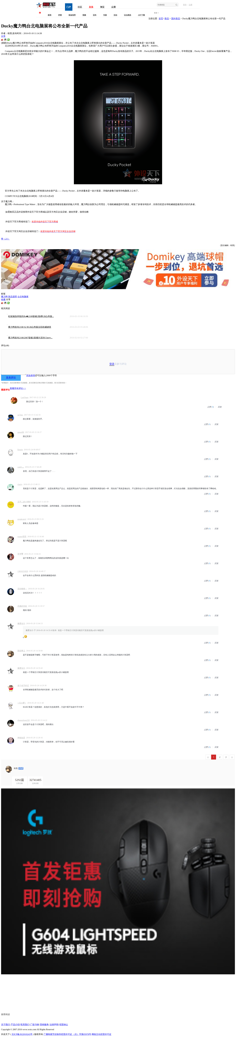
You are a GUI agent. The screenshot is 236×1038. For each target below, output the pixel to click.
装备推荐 (72, 15)
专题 (105, 15)
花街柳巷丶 (22, 589)
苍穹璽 (20, 554)
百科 (94, 15)
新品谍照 (12, 296)
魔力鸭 (4, 296)
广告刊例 (34, 1024)
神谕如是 (21, 738)
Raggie (20, 450)
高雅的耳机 (22, 606)
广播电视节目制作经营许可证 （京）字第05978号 (67, 1034)
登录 (185, 5)
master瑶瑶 (21, 537)
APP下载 (141, 15)
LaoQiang (24, 397)
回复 (220, 407)
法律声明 (54, 1024)
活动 (115, 15)
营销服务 (44, 1024)
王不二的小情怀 (24, 502)
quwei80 (20, 432)
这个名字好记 (23, 686)
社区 (80, 7)
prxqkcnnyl (21, 519)
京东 (91, 7)
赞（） (5, 239)
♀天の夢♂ (21, 703)
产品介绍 (15, 1024)
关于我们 (5, 1024)
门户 (69, 7)
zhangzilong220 (23, 720)
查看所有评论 (18, 388)
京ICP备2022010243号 (22, 1034)
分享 (3, 36)
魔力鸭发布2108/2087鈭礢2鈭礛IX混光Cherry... (30, 338)
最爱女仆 (21, 623)
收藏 (3, 299)
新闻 (49, 15)
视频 (84, 15)
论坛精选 (127, 15)
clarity (19, 484)
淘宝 (102, 7)
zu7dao (20, 415)
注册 (190, 5)
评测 (60, 15)
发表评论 (11, 377)
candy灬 (20, 467)
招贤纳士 (63, 1024)
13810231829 (22, 571)
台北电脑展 (22, 296)
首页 (161, 18)
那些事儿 (21, 651)
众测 (113, 7)
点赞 (209, 407)
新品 (167, 18)
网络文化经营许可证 (101, 1034)
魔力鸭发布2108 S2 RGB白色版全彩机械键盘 (29, 327)
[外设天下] (46, 8)
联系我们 (24, 1024)
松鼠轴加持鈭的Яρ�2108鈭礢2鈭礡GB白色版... (31, 316)
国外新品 (175, 18)
